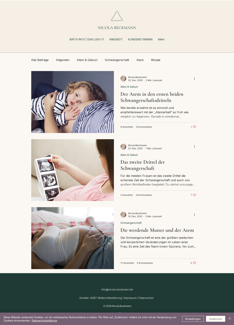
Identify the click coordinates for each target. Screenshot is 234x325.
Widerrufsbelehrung (110, 297)
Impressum (130, 297)
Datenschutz (146, 297)
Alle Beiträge (40, 60)
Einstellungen (193, 319)
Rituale (155, 60)
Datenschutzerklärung (44, 320)
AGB (93, 297)
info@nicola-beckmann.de (117, 289)
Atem (140, 60)
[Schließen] (229, 319)
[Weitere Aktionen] (195, 78)
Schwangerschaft (117, 60)
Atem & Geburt (87, 60)
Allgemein (62, 60)
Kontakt (84, 297)
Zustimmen (215, 319)
